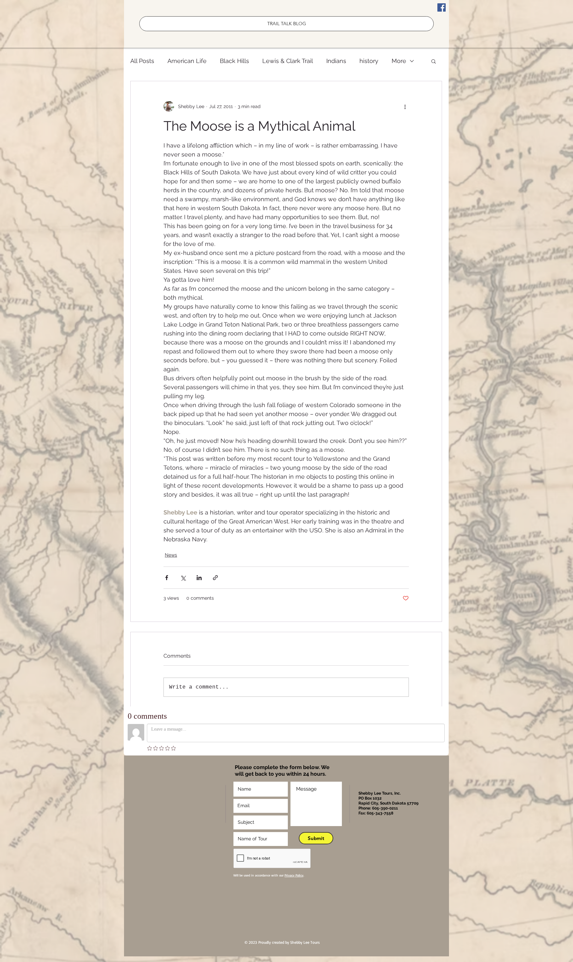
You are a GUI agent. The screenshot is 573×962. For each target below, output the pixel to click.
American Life (187, 60)
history (368, 60)
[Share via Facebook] (166, 577)
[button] (433, 61)
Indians (336, 60)
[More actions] (405, 106)
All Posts (142, 60)
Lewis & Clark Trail (287, 60)
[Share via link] (215, 577)
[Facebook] (441, 7)
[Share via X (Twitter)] (183, 577)
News (171, 555)
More (399, 60)
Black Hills (234, 60)
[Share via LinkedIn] (199, 577)
